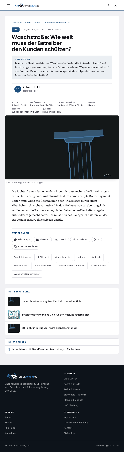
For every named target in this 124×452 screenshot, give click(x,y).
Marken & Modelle (73, 400)
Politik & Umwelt (72, 389)
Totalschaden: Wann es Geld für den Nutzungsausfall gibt (55, 314)
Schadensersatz (43, 265)
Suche (8, 422)
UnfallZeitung (71, 405)
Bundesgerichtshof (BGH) (57, 22)
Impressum (70, 417)
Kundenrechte (21, 265)
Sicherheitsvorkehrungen (72, 265)
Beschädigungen (23, 257)
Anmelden (10, 433)
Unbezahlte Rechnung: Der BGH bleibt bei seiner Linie (51, 301)
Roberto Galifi (31, 87)
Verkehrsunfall (98, 265)
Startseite (17, 22)
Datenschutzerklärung (76, 422)
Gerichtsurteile (63, 257)
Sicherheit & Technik (75, 394)
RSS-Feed (10, 428)
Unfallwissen (70, 378)
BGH (15, 29)
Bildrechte (69, 433)
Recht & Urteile (32, 22)
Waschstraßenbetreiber (27, 273)
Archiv (8, 417)
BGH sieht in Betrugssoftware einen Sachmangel (49, 328)
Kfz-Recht (96, 257)
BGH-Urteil (43, 257)
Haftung (81, 257)
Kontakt (68, 428)
